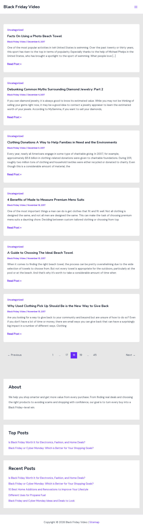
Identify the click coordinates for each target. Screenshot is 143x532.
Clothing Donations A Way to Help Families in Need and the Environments (62, 142)
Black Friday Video (21, 7)
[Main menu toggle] (136, 7)
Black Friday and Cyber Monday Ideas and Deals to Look (42, 501)
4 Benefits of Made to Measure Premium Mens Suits (45, 200)
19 (81, 355)
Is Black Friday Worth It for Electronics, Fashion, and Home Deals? (47, 442)
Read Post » (14, 64)
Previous (14, 355)
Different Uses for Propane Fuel (27, 495)
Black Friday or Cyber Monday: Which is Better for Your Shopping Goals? (51, 448)
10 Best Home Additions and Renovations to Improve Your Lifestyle (48, 489)
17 (67, 355)
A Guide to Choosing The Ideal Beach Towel (40, 253)
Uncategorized (15, 29)
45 (95, 355)
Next (131, 355)
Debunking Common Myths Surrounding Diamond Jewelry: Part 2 (55, 89)
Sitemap (94, 522)
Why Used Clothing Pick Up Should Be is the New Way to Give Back (58, 306)
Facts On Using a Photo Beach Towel (34, 36)
